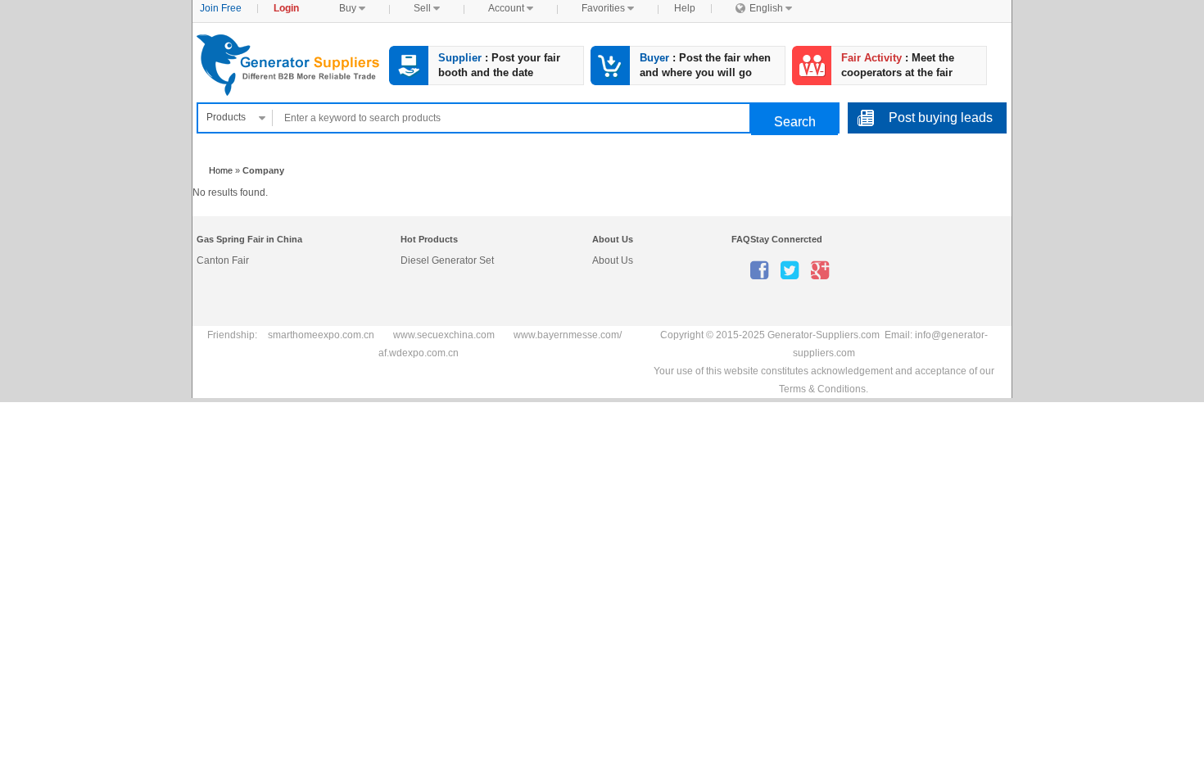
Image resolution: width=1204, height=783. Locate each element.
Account (510, 8)
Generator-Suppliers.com (289, 65)
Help (684, 8)
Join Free (221, 8)
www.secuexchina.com (444, 335)
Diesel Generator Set (447, 260)
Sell (427, 8)
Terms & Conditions (822, 389)
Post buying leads (941, 117)
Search (795, 122)
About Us (612, 260)
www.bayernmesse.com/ (568, 335)
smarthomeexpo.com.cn (321, 335)
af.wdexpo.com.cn (418, 353)
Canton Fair (223, 260)
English (764, 8)
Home (221, 170)
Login (286, 8)
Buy (352, 8)
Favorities (608, 8)
